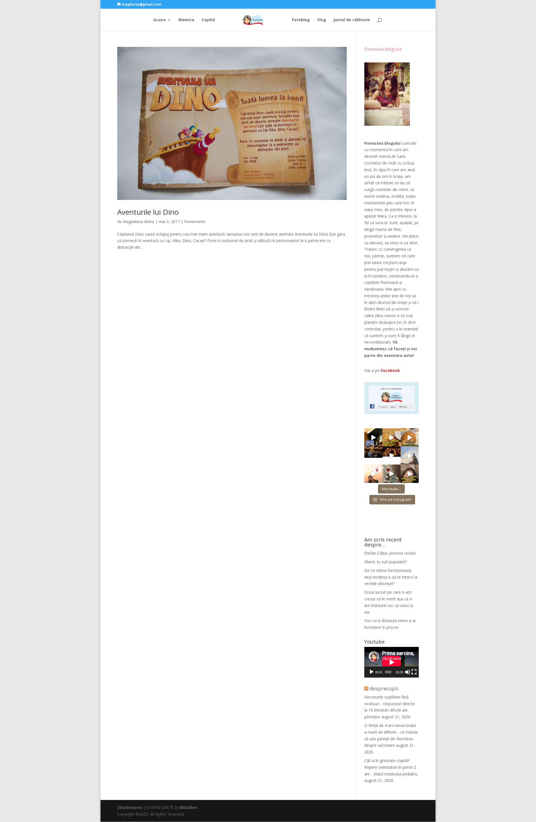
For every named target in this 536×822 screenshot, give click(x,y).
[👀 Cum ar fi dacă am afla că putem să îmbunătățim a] (410, 474)
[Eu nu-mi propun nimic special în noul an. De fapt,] (373, 455)
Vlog (321, 20)
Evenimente (194, 221)
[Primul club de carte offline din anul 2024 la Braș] (373, 437)
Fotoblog (301, 20)
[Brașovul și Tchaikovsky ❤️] (391, 455)
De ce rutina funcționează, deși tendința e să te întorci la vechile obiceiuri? (390, 577)
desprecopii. (384, 688)
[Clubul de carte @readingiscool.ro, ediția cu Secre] (391, 474)
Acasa (159, 20)
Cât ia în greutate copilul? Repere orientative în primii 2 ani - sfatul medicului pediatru (390, 767)
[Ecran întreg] (414, 672)
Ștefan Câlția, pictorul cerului (390, 553)
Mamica (186, 20)
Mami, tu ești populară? (385, 561)
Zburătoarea (129, 807)
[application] (391, 662)
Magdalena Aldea (138, 221)
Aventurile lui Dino (148, 212)
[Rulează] (371, 672)
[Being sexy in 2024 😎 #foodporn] (410, 437)
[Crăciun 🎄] (410, 455)
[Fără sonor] (407, 672)
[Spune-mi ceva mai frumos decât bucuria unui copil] (373, 474)
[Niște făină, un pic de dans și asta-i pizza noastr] (391, 437)
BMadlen (188, 807)
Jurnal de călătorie (351, 20)
